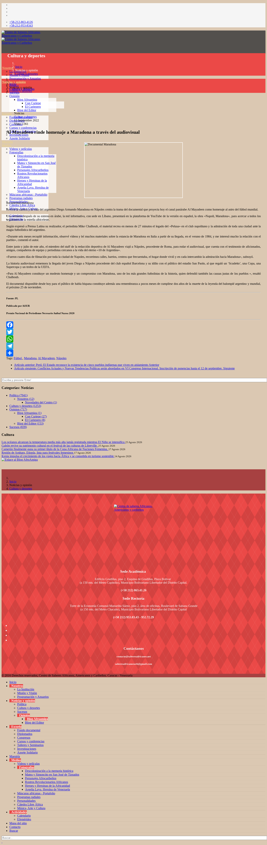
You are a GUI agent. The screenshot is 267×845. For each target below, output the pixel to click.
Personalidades (26, 800)
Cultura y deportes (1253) (25, 406)
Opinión (14, 96)
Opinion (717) (18, 409)
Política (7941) (18, 395)
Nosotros (7, 68)
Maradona (30, 358)
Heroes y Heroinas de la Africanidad (47, 785)
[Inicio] (2, 64)
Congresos (23, 737)
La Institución (25, 689)
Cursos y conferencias (23, 127)
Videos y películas (20, 149)
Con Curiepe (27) (36, 416)
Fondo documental (28, 730)
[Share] (133, 353)
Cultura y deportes (26, 73)
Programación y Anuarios (25, 78)
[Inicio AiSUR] (133, 532)
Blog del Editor (26, 110)
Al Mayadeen (46, 358)
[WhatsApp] (133, 338)
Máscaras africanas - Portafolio (28, 194)
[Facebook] (133, 324)
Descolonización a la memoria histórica (49, 770)
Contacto (15, 827)
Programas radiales (21, 198)
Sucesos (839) (18, 427)
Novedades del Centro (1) (41, 402)
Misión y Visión (27, 693)
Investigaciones (26, 748)
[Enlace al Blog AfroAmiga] (133, 459)
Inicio (18, 66)
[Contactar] (2, 226)
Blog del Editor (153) (30, 423)
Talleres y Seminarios (30, 745)
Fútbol (18, 358)
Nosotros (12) (25, 399)
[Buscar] (2, 229)
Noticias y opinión (14, 82)
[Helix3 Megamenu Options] (3, 50)
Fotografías (16, 152)
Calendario (24, 815)
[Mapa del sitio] (2, 222)
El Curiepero (33, 106)
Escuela (7, 113)
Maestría (7, 141)
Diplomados (24, 734)
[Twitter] (133, 331)
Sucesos (22, 711)
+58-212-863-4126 (21, 22)
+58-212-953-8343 (21, 25)
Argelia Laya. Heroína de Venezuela (47, 789)
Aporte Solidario (19, 138)
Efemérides (24, 819)
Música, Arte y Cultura (31, 808)
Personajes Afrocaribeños (32, 170)
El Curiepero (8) (35, 420)
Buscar (13, 830)
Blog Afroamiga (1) (29, 413)
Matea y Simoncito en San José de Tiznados (52, 774)
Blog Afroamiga (27, 99)
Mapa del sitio (18, 823)
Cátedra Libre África (22, 205)
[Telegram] (133, 345)
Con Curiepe (33, 103)
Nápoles (61, 358)
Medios (6, 145)
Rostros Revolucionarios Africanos (46, 782)
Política (21, 704)
